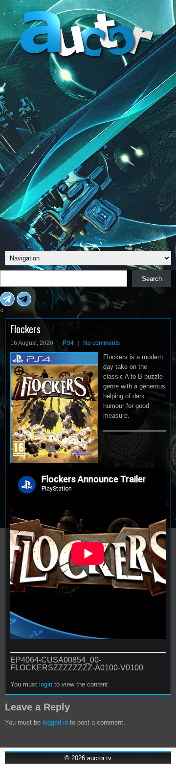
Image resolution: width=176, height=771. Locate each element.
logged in (55, 722)
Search (152, 278)
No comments (101, 343)
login (45, 684)
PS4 (68, 343)
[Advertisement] (88, 153)
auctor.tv (99, 758)
